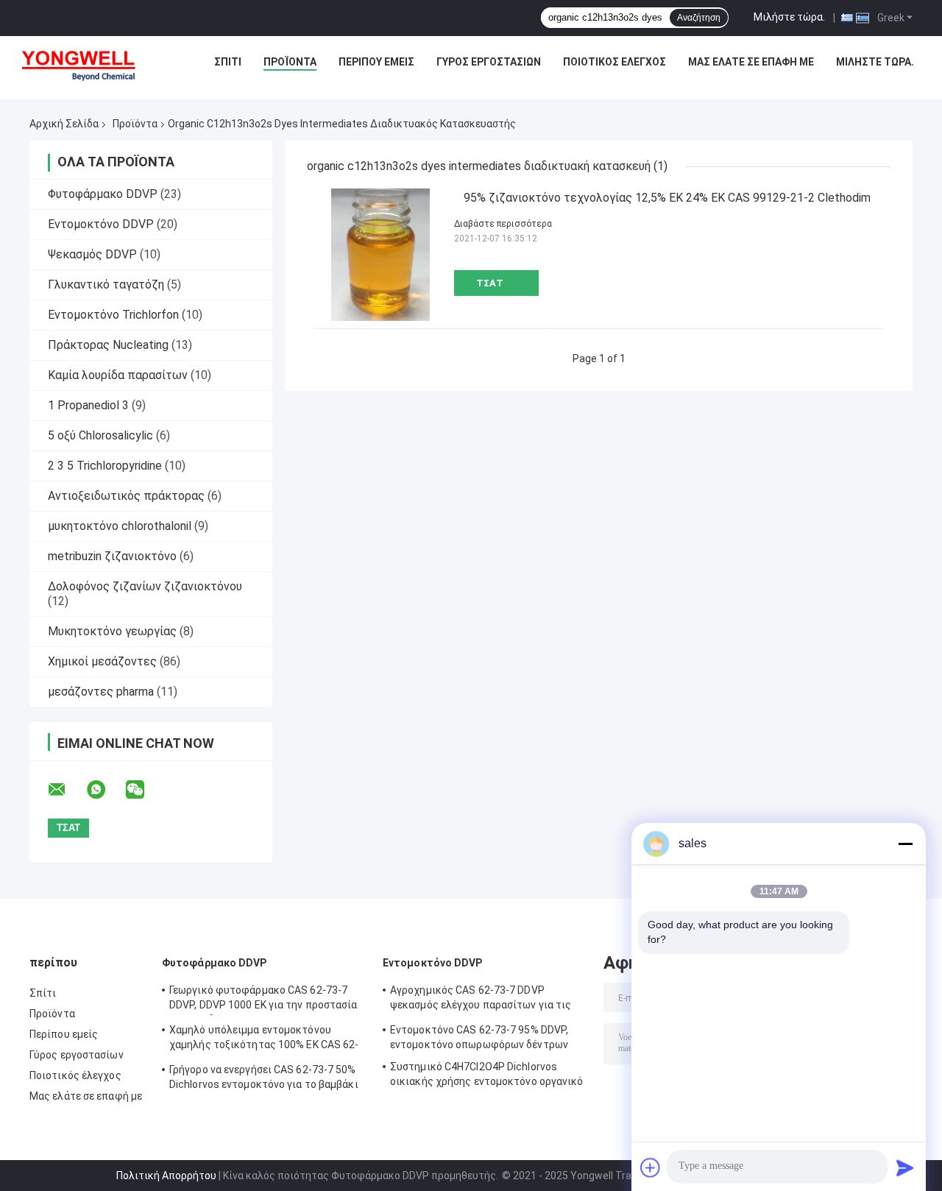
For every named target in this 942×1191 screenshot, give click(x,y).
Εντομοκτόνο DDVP (101, 224)
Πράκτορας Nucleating (108, 345)
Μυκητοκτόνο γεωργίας (112, 631)
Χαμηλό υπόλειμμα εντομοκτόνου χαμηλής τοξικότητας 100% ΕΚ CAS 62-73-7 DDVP (264, 1039)
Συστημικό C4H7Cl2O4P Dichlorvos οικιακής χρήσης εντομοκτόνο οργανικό (487, 1074)
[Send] (905, 1167)
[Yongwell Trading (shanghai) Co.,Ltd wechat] (144, 790)
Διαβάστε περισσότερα (503, 224)
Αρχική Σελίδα (64, 124)
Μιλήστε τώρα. (789, 17)
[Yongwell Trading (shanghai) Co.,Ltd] (87, 65)
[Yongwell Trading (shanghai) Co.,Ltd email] (66, 790)
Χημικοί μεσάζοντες (102, 661)
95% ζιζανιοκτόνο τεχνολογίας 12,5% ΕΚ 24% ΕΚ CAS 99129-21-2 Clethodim (667, 198)
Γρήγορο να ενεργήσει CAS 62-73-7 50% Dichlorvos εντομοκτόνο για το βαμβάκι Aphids (263, 1079)
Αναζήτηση (698, 18)
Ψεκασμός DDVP (92, 254)
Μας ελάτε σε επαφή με (751, 62)
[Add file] (650, 1167)
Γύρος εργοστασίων (488, 62)
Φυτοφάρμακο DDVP (102, 194)
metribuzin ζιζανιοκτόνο (112, 556)
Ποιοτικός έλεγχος (614, 62)
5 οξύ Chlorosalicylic (100, 435)
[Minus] (905, 843)
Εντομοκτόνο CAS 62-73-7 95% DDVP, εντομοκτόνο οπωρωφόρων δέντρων (479, 1037)
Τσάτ (489, 283)
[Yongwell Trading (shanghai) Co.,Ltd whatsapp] (105, 790)
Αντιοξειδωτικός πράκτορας (126, 496)
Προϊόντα (289, 62)
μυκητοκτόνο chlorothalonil (119, 526)
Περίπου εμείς (376, 62)
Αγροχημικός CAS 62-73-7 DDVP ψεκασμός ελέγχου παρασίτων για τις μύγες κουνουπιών (480, 999)
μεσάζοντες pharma (101, 692)
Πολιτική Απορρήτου (166, 1175)
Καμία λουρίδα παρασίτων (118, 375)
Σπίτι (227, 62)
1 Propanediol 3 (88, 405)
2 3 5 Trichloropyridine (105, 466)
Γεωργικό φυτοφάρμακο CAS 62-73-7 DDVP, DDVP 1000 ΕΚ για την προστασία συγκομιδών (263, 999)
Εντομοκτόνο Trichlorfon (113, 315)
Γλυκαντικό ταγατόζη (106, 284)
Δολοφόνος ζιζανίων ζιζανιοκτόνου (145, 586)
